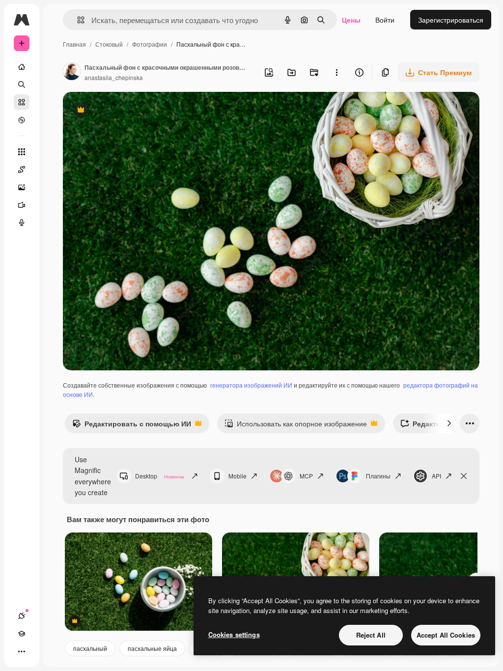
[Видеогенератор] (21, 205)
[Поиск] (21, 84)
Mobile (237, 476)
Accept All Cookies (446, 635)
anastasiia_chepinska (113, 77)
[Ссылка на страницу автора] (72, 72)
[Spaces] (21, 169)
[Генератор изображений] (21, 187)
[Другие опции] (336, 72)
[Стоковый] (21, 102)
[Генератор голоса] (21, 222)
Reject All (371, 635)
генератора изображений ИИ (251, 385)
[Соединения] (21, 616)
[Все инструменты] (21, 152)
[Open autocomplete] (76, 20)
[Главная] (21, 67)
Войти (384, 20)
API (436, 476)
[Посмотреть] (21, 120)
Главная (74, 44)
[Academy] (21, 634)
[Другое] (21, 651)
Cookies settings (234, 634)
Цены (351, 20)
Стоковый (109, 44)
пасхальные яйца (152, 648)
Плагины (378, 476)
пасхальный (90, 648)
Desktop (159, 476)
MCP (306, 476)
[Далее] (449, 423)
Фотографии (149, 44)
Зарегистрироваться (450, 20)
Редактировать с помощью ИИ (131, 426)
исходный (128, 111)
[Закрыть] (464, 476)
